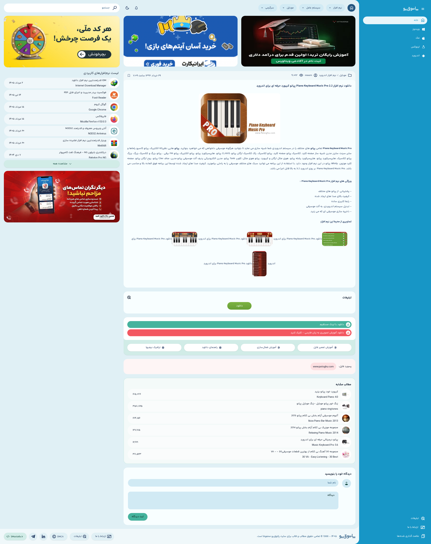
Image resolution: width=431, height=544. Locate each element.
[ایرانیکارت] (181, 41)
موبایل (342, 75)
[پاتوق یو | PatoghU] (410, 8)
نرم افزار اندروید (327, 75)
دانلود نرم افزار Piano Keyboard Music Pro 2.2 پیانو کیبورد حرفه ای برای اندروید (304, 86)
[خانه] (351, 8)
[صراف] (62, 41)
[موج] (298, 41)
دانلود (239, 306)
